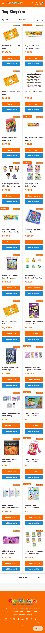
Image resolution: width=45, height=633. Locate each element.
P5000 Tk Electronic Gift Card (9, 323)
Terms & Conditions (25, 611)
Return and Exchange (25, 614)
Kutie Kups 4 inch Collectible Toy (31, 185)
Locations (22, 608)
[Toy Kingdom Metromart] (32, 619)
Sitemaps (35, 611)
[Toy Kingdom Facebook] (10, 619)
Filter (7, 20)
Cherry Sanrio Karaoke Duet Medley (11, 414)
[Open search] (32, 3)
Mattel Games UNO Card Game (9, 139)
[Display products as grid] (38, 20)
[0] (41, 3)
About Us (8, 608)
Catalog (28, 608)
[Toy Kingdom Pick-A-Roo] (33, 622)
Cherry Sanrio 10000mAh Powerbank (10, 506)
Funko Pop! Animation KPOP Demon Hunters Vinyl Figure (10, 185)
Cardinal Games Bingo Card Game (10, 460)
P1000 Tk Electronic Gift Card (11, 47)
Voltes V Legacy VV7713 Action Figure (10, 368)
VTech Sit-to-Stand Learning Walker (32, 414)
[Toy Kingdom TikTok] (18, 619)
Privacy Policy (14, 611)
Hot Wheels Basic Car (33, 92)
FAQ (8, 611)
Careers (15, 608)
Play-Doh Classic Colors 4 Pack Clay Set (11, 231)
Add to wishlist (11, 64)
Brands (15, 614)
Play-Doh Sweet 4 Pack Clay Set (33, 139)
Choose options (11, 196)
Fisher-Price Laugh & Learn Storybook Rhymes (10, 277)
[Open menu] (3, 3)
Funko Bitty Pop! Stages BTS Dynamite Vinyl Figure (34, 552)
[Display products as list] (42, 20)
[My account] (36, 3)
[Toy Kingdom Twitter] (6, 619)
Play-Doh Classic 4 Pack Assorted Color (32, 47)
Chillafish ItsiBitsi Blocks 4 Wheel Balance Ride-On (8, 552)
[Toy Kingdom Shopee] (36, 619)
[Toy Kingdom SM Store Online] (27, 619)
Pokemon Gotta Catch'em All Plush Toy (33, 277)
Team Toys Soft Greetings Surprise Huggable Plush (32, 506)
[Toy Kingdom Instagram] (14, 619)
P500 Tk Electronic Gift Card (11, 93)
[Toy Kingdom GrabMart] (38, 622)
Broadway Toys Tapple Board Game (33, 231)
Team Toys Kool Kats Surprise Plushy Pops (33, 368)
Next (38, 577)
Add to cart (11, 58)
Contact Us (36, 608)
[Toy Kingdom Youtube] (22, 619)
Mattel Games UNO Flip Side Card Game (34, 323)
